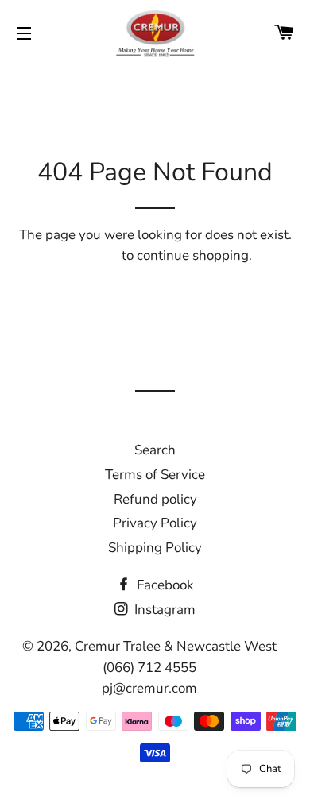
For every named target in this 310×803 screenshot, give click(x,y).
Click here (88, 255)
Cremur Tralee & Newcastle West (176, 646)
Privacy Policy (155, 523)
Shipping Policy (155, 548)
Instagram (163, 609)
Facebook (164, 585)
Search (155, 450)
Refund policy (155, 499)
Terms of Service (155, 474)
